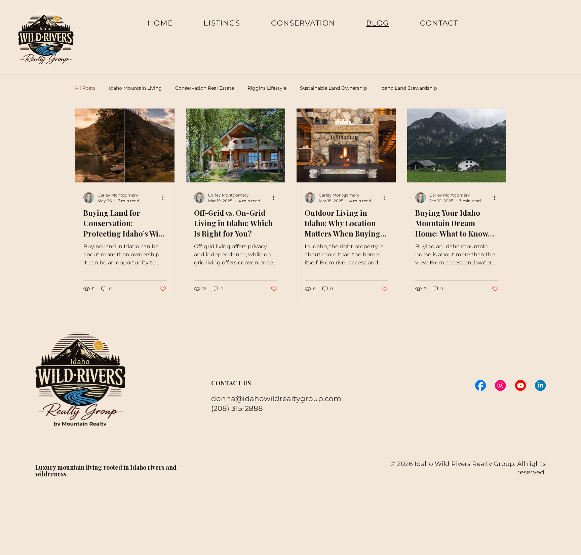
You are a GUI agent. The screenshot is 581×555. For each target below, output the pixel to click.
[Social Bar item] (480, 385)
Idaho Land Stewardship (408, 88)
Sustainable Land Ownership (333, 88)
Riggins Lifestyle (266, 88)
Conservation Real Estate (204, 88)
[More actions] (165, 198)
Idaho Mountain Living (135, 88)
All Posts (85, 88)
